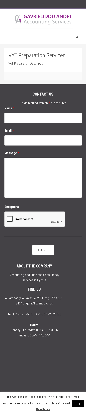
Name (9, 108)
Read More (43, 409)
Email (9, 131)
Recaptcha (11, 207)
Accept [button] (78, 403)
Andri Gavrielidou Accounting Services (43, 19)
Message (11, 153)
